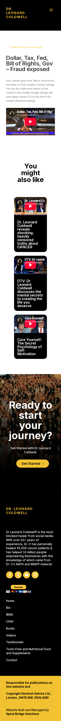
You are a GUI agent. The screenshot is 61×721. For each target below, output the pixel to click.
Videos (11, 635)
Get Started (31, 464)
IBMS (9, 614)
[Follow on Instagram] (35, 574)
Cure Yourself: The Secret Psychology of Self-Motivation (29, 347)
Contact (11, 660)
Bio (8, 607)
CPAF (10, 621)
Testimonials (15, 642)
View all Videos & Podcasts (27, 47)
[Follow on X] (18, 574)
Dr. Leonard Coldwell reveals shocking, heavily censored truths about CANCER (27, 234)
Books (10, 628)
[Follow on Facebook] (9, 574)
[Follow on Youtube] (26, 574)
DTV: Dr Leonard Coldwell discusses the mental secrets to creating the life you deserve (30, 293)
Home (10, 601)
